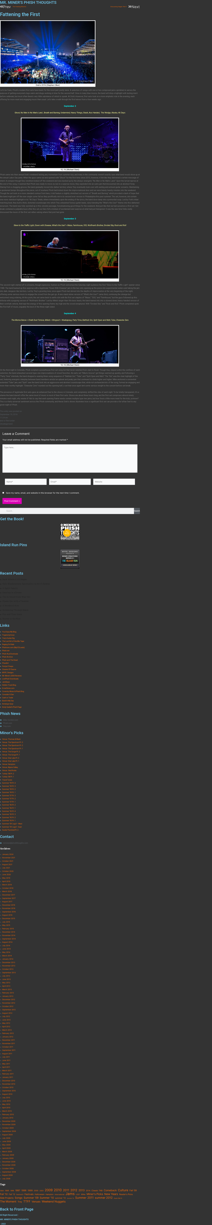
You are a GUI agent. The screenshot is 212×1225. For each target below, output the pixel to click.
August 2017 (7, 901)
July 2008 (6, 1179)
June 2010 (6, 1101)
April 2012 (6, 1026)
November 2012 (8, 1003)
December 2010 (8, 1081)
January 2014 (7, 959)
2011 (66, 1190)
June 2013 (6, 979)
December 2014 (8, 932)
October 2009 (8, 1128)
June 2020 (6, 874)
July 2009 (6, 1138)
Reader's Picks (126, 1194)
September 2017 (9, 898)
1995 (7, 1190)
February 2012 (8, 1033)
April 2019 (6, 881)
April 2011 (6, 1067)
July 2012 (6, 1016)
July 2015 (6, 922)
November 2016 (8, 908)
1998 (23, 1190)
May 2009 (6, 1145)
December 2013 (8, 962)
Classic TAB (97, 1190)
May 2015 (6, 925)
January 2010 (7, 1118)
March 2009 (7, 1151)
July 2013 (6, 976)
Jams (70, 1193)
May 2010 (6, 1104)
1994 (2, 1191)
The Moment (8, 1201)
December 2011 (8, 1040)
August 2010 (7, 1094)
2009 (49, 1190)
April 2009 (6, 1148)
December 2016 (8, 905)
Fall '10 (4, 1194)
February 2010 (8, 1114)
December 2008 (8, 1162)
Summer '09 (31, 1197)
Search (3, 509)
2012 (73, 1190)
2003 (42, 1191)
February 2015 (8, 929)
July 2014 (6, 945)
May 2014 (6, 952)
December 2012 (8, 999)
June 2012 (6, 1020)
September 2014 (9, 939)
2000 (36, 1190)
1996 (12, 1191)
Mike (83, 1194)
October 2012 (7, 1006)
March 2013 (7, 989)
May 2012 (6, 1023)
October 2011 (7, 1047)
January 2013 (7, 996)
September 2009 (9, 1131)
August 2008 (7, 1175)
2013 (82, 1190)
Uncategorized (6, 424)
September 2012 (9, 1010)
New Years (111, 1194)
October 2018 (7, 888)
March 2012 (7, 1030)
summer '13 (60, 1198)
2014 (88, 1190)
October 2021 (7, 861)
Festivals (29, 1194)
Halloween (39, 1194)
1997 (17, 1190)
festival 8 (19, 1194)
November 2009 (8, 1124)
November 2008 (8, 1165)
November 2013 (8, 966)
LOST (78, 1194)
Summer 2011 (84, 1197)
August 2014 (7, 942)
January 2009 (7, 1158)
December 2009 (8, 1121)
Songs (18, 1197)
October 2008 (8, 1168)
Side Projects (6, 1198)
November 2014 (8, 935)
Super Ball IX (118, 1198)
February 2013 (8, 993)
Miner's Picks (95, 1194)
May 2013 (6, 983)
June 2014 (6, 949)
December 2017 (8, 895)
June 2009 (6, 1141)
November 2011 (8, 1043)
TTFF (26, 1201)
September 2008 (9, 1172)
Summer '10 (47, 1197)
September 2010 (9, 1091)
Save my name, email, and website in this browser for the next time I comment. (42, 493)
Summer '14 (70, 1198)
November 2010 (8, 1084)
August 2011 (7, 1054)
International (59, 1194)
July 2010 (6, 1097)
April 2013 (6, 986)
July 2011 (6, 1057)
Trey (20, 1201)
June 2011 (6, 1060)
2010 (58, 1190)
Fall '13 (12, 1194)
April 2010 (6, 1108)
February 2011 (8, 1074)
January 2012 (7, 1037)
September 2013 (9, 972)
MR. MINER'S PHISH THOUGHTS (28, 2)
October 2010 (7, 1087)
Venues (36, 1201)
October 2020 (7, 871)
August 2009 (7, 1135)
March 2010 (7, 1111)
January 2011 (7, 1077)
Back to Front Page (16, 1209)
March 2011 (7, 1070)
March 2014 (7, 956)
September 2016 (9, 912)
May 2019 (6, 878)
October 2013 (7, 969)
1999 (30, 1190)
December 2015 (8, 918)
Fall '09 (133, 1190)
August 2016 (7, 915)
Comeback (110, 1190)
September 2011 (8, 1050)
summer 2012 (104, 1197)
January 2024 (7, 854)
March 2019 (7, 885)
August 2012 (7, 1013)
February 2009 (8, 1155)
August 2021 (7, 864)
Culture (123, 1190)
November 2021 (8, 858)
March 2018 (7, 891)
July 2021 (6, 868)
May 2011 (6, 1064)
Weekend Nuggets (54, 1201)
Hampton (49, 1194)
